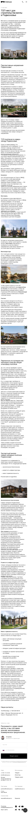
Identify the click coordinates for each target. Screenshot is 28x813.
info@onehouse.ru (5, 775)
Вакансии (17, 798)
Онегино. (3, 348)
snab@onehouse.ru (20, 788)
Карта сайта (4, 809)
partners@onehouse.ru (6, 788)
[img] (6, 1)
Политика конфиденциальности (7, 807)
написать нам (10, 695)
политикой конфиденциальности (19, 762)
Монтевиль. (9, 243)
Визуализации (22, 292)
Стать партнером (4, 792)
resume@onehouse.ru (6, 798)
